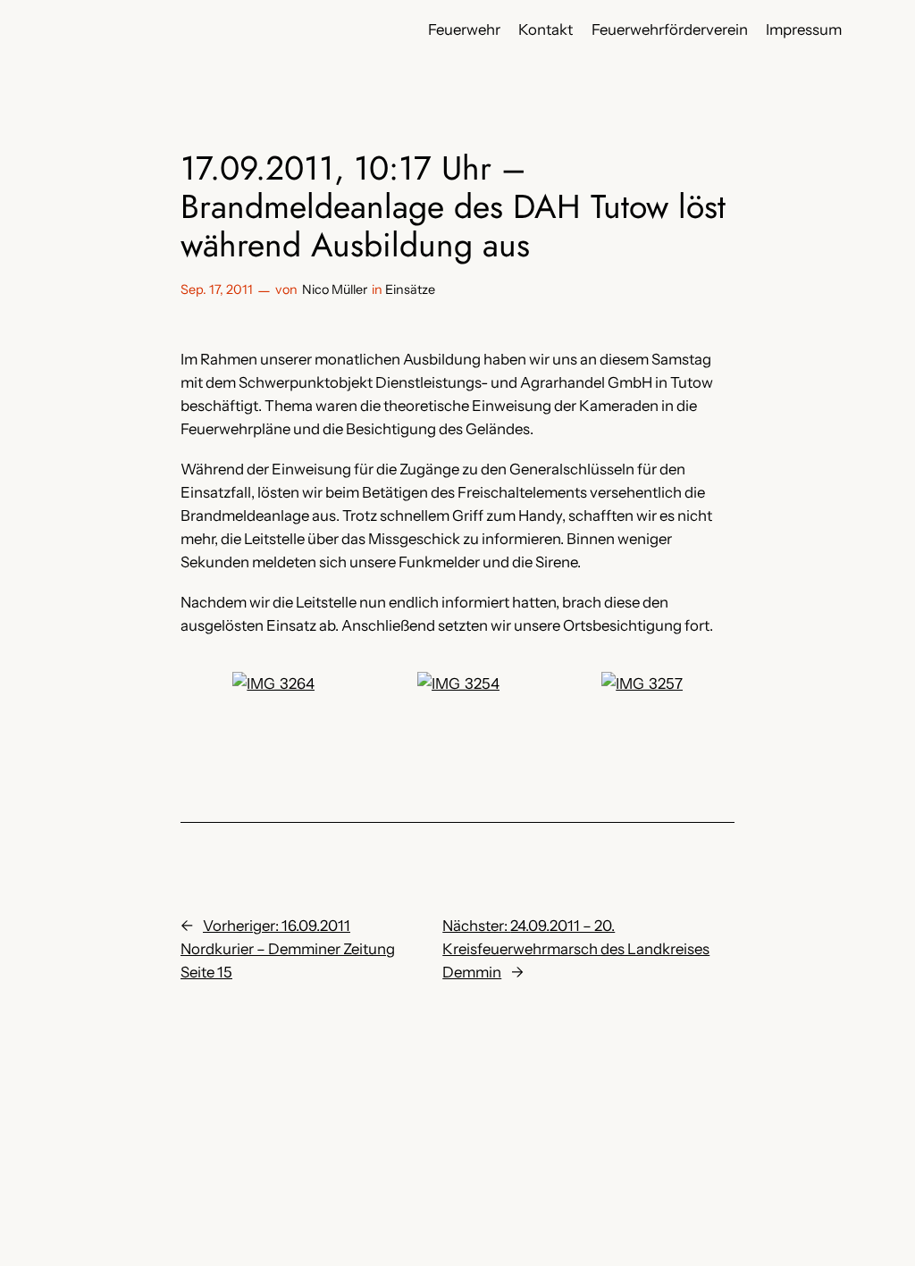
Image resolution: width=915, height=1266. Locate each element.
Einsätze (410, 289)
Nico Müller (334, 289)
